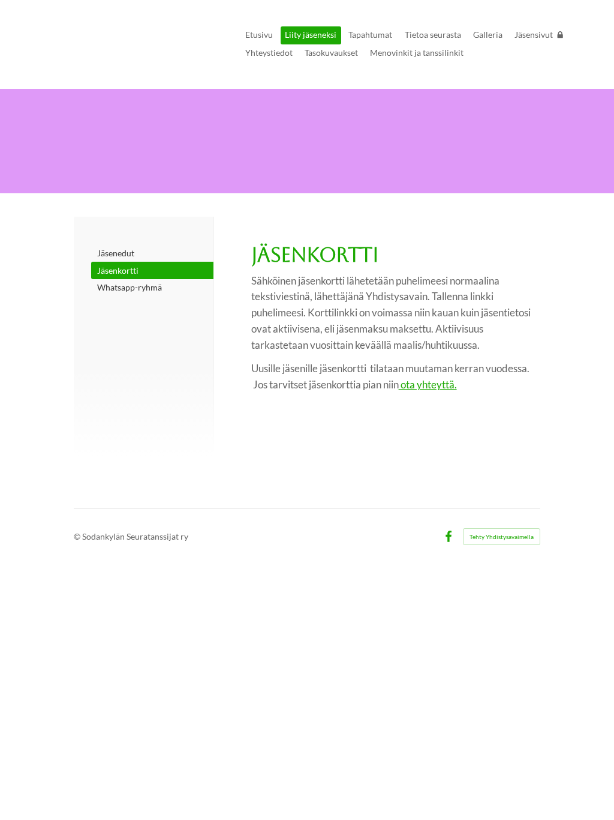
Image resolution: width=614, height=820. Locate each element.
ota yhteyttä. (428, 384)
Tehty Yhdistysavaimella (501, 536)
